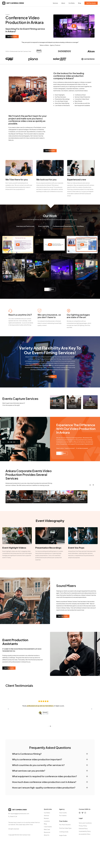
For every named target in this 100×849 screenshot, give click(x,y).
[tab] (25, 227)
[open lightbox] (74, 26)
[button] (50, 754)
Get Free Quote (91, 3)
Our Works (72, 3)
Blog (79, 3)
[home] (13, 3)
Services (55, 3)
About (63, 3)
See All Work (50, 289)
